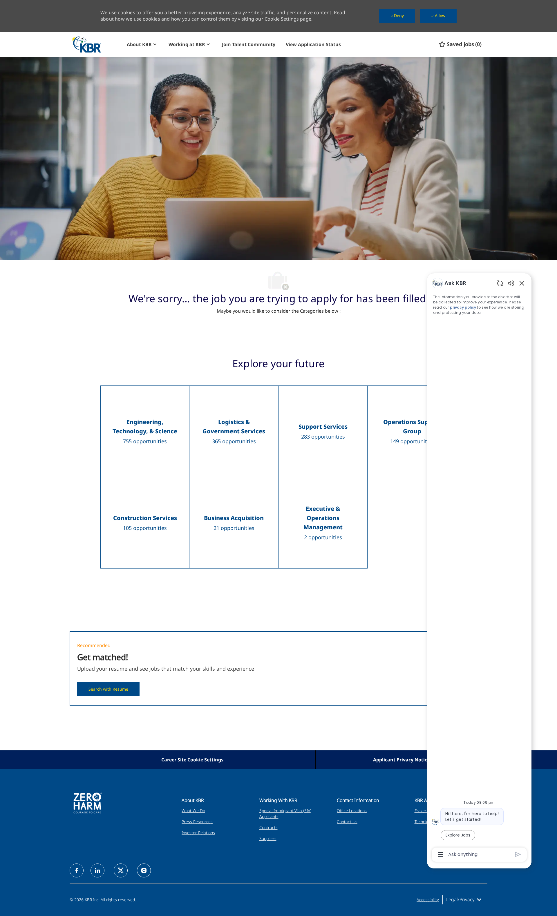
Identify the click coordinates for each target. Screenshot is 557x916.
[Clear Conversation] (500, 283)
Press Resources (197, 821)
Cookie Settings (282, 19)
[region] (479, 568)
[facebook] (77, 870)
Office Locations (352, 810)
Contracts (268, 827)
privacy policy (463, 307)
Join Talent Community (248, 44)
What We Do (193, 810)
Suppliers (267, 838)
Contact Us (347, 821)
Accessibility (428, 899)
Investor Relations (198, 832)
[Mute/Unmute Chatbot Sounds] (511, 283)
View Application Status (313, 44)
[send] (518, 854)
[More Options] (440, 854)
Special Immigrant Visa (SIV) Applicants (285, 813)
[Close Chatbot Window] (522, 283)
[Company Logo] (97, 44)
